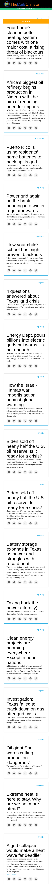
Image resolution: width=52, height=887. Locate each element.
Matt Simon (21, 869)
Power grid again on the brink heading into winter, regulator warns (26, 203)
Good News (39, 139)
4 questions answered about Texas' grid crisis (23, 296)
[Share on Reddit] (36, 63)
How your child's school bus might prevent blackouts (24, 249)
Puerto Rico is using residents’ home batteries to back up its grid (24, 154)
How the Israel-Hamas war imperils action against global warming (22, 395)
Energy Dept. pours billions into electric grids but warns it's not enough (26, 342)
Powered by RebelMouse (44, 7)
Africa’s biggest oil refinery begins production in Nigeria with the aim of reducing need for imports (25, 94)
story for (42, 869)
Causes (41, 484)
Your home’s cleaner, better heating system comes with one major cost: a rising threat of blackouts (25, 39)
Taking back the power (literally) (22, 605)
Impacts (41, 283)
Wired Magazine (13, 872)
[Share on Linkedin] (19, 63)
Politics (41, 433)
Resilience (40, 786)
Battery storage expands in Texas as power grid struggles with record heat (24, 554)
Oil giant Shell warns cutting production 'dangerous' (21, 755)
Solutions (40, 536)
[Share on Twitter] (14, 63)
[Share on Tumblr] (25, 63)
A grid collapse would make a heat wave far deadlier (26, 850)
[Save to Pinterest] (30, 63)
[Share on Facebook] (9, 63)
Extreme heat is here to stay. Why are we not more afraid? (24, 801)
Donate (26, 21)
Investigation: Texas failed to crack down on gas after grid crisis (25, 706)
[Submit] (48, 30)
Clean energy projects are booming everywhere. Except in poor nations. (21, 650)
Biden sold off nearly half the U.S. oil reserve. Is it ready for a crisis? (26, 448)
